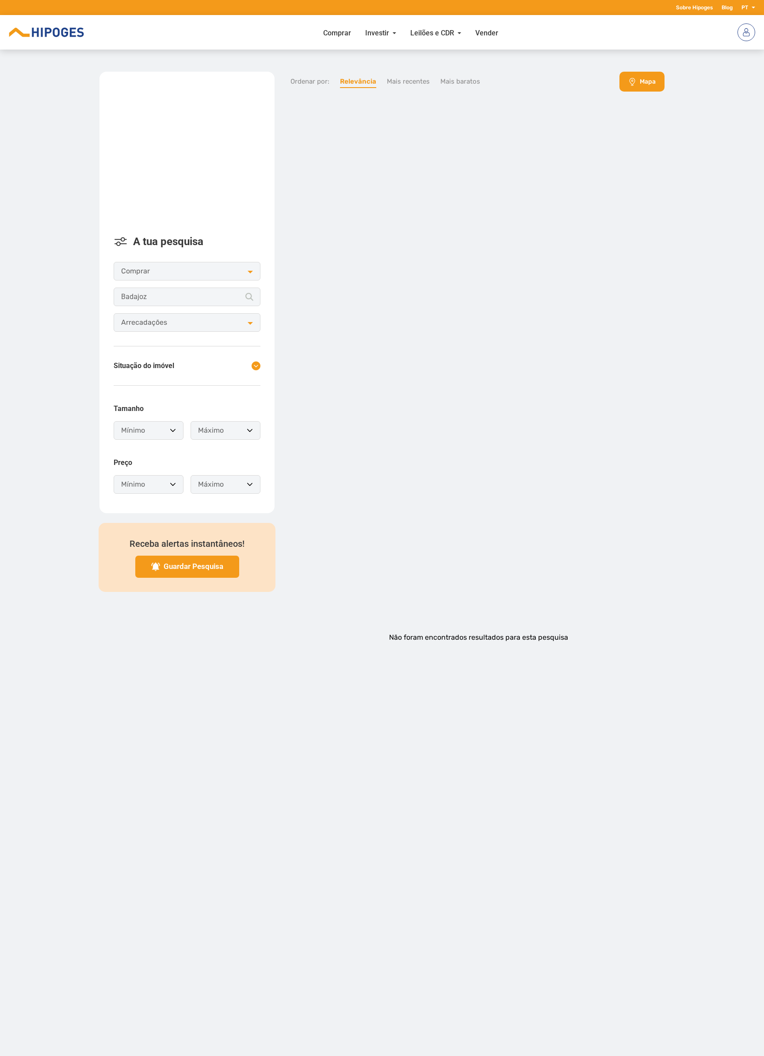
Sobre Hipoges (694, 7)
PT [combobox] (744, 7)
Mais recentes (408, 81)
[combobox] (187, 297)
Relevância (358, 81)
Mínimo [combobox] (133, 430)
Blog (727, 7)
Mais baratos (460, 81)
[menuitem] (337, 32)
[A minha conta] (746, 32)
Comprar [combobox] (135, 271)
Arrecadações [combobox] (144, 322)
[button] (751, 7)
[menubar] (411, 32)
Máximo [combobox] (211, 430)
